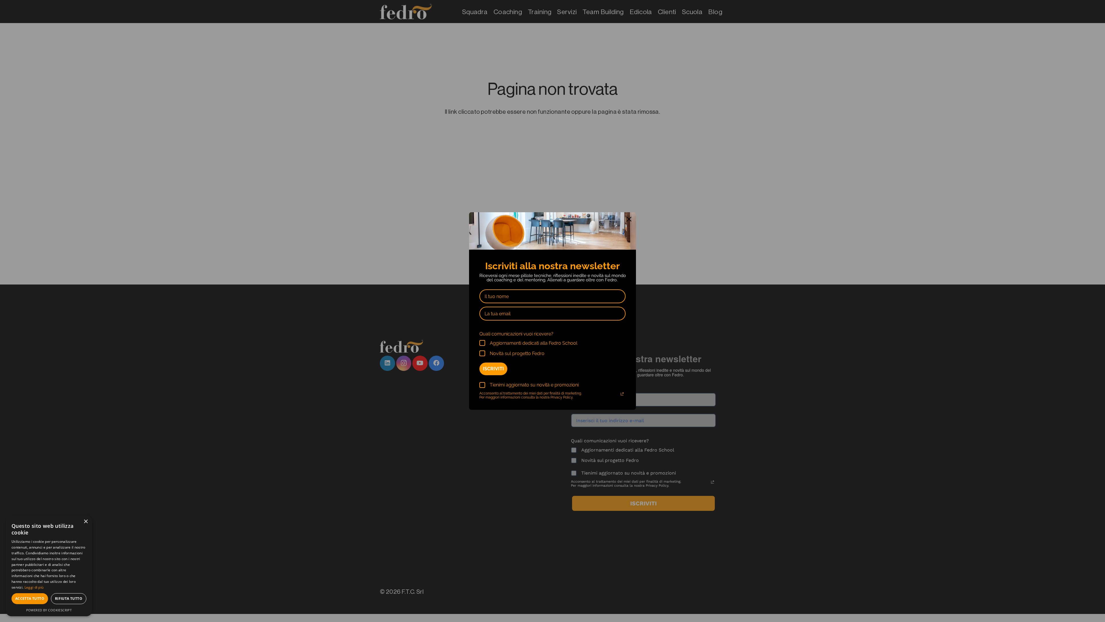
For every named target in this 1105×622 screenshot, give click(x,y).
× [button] (85, 521)
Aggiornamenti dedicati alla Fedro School (533, 343)
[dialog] (49, 565)
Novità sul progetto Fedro (517, 353)
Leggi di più (34, 587)
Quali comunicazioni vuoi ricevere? (516, 334)
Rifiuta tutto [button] (68, 598)
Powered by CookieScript (49, 610)
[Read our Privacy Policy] (622, 393)
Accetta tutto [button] (29, 598)
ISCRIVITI (493, 368)
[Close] (629, 219)
